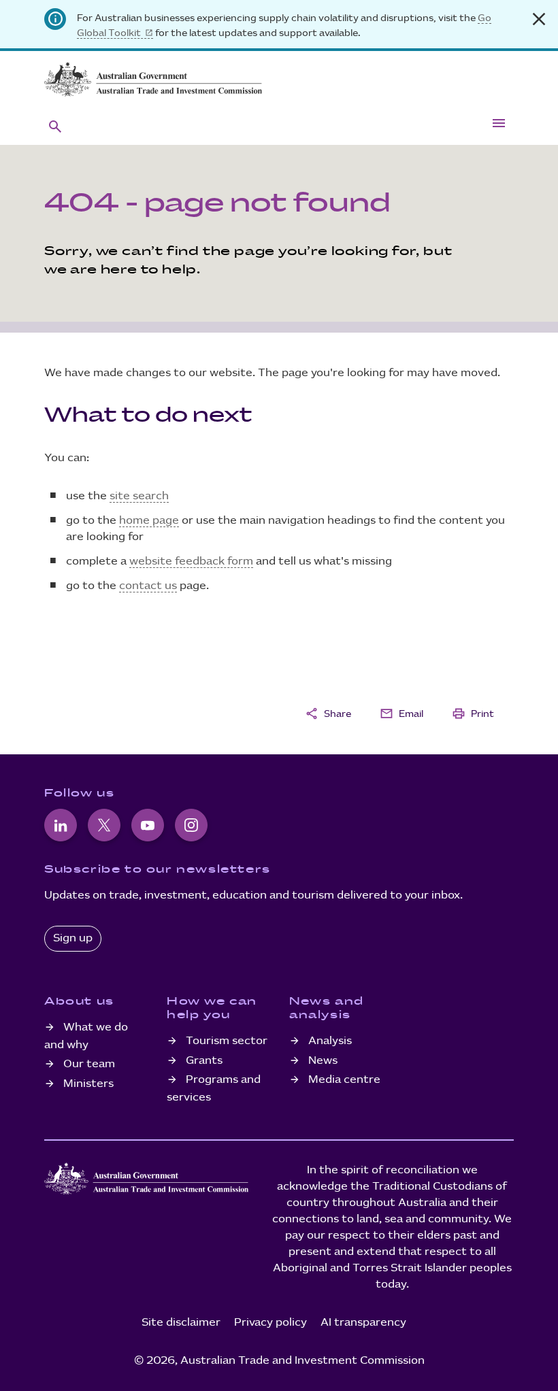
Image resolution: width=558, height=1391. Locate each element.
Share (328, 713)
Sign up (73, 938)
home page (149, 520)
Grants (204, 1061)
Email (401, 713)
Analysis (330, 1041)
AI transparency (363, 1322)
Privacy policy (270, 1322)
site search (139, 496)
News (323, 1061)
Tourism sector (226, 1041)
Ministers (88, 1084)
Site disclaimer (181, 1322)
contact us (148, 586)
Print (473, 713)
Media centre (344, 1080)
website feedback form (191, 561)
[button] (55, 126)
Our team (89, 1064)
